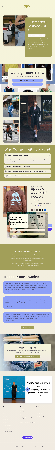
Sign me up (27, 234)
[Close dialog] (46, 212)
